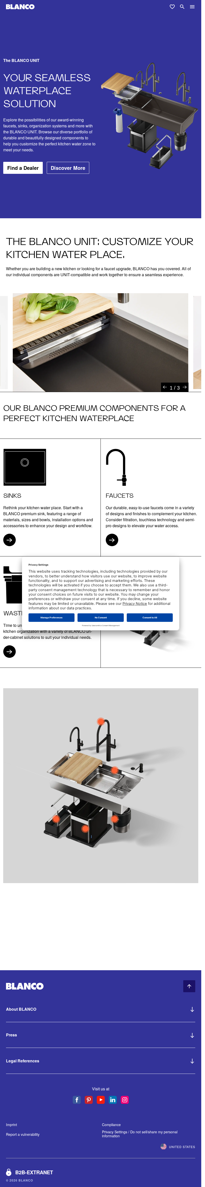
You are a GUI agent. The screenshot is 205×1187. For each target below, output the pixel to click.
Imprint (11, 1124)
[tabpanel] (100, 342)
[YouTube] (101, 1100)
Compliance (111, 1124)
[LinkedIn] (113, 1100)
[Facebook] (77, 1100)
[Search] (182, 7)
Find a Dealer (23, 167)
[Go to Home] (20, 6)
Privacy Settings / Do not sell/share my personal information (140, 1134)
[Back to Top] (189, 986)
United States (182, 1147)
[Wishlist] (172, 7)
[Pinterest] (89, 1100)
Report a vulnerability (23, 1134)
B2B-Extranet (34, 1172)
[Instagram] (125, 1100)
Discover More (68, 167)
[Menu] (192, 7)
